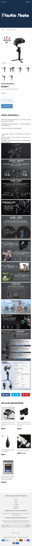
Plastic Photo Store (11, 537)
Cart (29, 2)
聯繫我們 (16, 508)
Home (2, 29)
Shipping (3, 89)
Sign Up (28, 526)
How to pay (16, 506)
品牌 (16, 500)
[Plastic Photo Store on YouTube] (18, 533)
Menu (4, 2)
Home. (16, 498)
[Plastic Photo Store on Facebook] (13, 533)
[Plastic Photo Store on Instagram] (15, 533)
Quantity (3, 93)
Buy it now (6, 106)
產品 (16, 502)
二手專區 (16, 504)
